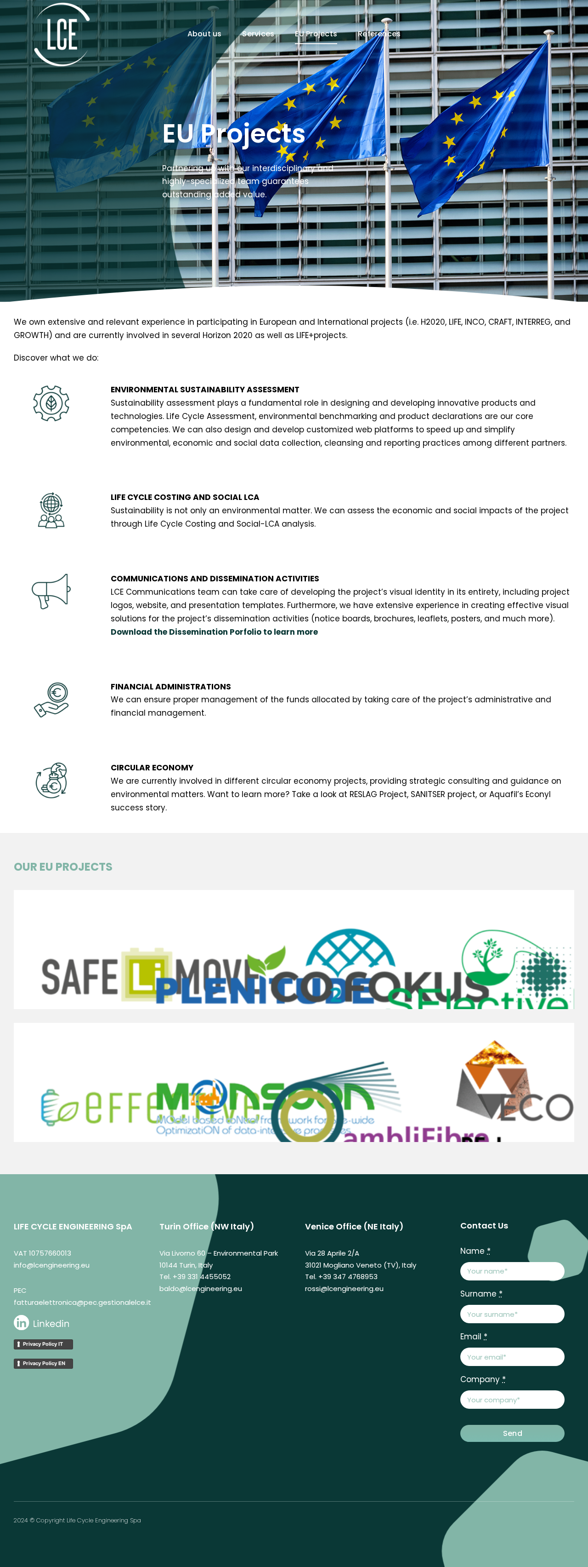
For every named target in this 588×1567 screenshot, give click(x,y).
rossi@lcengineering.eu (344, 1288)
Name (475, 1251)
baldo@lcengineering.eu (200, 1288)
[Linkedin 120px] (41, 1318)
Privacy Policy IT (43, 1344)
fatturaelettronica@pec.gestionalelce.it (82, 1302)
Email (473, 1336)
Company (483, 1379)
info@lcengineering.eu (52, 1265)
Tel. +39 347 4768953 (341, 1276)
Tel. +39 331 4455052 (195, 1276)
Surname (481, 1293)
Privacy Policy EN (44, 1363)
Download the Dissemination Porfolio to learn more (214, 631)
